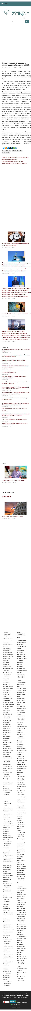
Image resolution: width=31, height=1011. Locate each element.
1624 (10, 401)
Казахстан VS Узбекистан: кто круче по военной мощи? (16, 313)
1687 (10, 411)
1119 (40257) (21, 922)
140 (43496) (7, 887)
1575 (10, 352)
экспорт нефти (6, 152)
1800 (10, 374)
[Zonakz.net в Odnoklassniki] (20, 18)
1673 (10, 421)
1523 (10, 368)
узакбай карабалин (17, 150)
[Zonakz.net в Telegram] (18, 18)
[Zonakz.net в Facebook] (14, 18)
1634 (10, 390)
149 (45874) (7, 845)
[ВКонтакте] (3, 148)
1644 (10, 406)
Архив (3, 993)
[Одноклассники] (6, 148)
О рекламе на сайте (23, 993)
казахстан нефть (6, 150)
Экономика (7, 792)
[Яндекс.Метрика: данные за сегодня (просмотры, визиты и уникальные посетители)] (15, 1004)
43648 (13, 247)
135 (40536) (7, 985)
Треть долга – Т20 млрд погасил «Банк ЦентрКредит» (14, 419)
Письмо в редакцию (11, 993)
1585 (10, 426)
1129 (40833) (21, 794)
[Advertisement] (15, 41)
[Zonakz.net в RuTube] (25, 18)
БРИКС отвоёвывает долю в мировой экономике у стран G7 (22, 970)
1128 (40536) (21, 836)
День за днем (7, 674)
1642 (10, 358)
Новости (15, 67)
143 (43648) (7, 794)
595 (20, 67)
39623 (14, 482)
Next (27, 472)
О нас (15, 997)
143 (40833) (7, 776)
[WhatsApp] (14, 148)
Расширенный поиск (23, 997)
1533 (10, 395)
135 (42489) (7, 943)
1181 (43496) (21, 719)
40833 (13, 316)
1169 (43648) (21, 738)
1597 (10, 379)
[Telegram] (16, 148)
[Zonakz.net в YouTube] (16, 18)
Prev (4, 472)
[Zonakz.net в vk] (22, 18)
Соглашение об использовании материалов (12, 995)
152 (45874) (7, 676)
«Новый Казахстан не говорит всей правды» (13, 480)
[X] (10, 148)
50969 (13, 518)
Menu (6, 3)
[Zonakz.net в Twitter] (12, 18)
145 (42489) (7, 717)
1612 (10, 417)
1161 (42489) (21, 779)
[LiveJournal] (12, 148)
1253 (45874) (21, 677)
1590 (10, 363)
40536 (13, 341)
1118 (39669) (21, 963)
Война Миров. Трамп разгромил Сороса (12, 516)
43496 (13, 298)
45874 (13, 273)
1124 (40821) (21, 880)
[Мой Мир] (8, 148)
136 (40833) (7, 901)
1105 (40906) (21, 980)
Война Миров (6, 496)
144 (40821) (7, 761)
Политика (6, 774)
